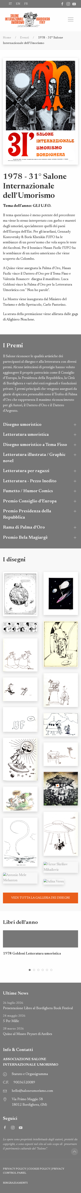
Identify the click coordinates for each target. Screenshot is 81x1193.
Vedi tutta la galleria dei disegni (40, 897)
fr (26, 3)
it (10, 3)
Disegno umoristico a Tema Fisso (35, 445)
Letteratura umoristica (26, 434)
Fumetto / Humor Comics (28, 491)
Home (7, 37)
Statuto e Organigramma (30, 1074)
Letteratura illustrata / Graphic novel (34, 458)
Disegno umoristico (22, 424)
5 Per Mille (14, 1018)
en (18, 3)
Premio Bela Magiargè (25, 537)
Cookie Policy (39, 1169)
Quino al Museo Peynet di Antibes (27, 1031)
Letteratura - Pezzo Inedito (29, 481)
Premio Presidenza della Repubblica (27, 514)
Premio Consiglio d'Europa (30, 501)
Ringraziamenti (15, 1183)
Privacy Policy (14, 1169)
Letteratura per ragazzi (26, 471)
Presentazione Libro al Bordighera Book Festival (38, 1005)
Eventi (24, 37)
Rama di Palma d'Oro (24, 527)
